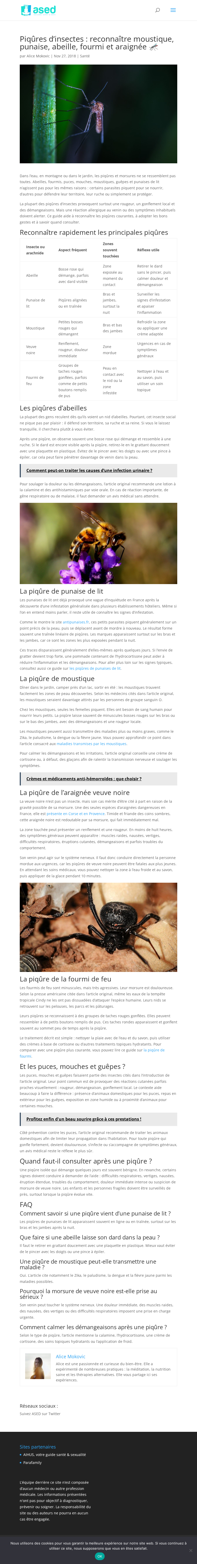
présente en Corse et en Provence (76, 813)
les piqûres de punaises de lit (95, 668)
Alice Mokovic (38, 55)
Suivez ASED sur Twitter (40, 1413)
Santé (85, 55)
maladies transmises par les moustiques (91, 743)
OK (99, 1556)
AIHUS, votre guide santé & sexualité (54, 1454)
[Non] (190, 1550)
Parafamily (32, 1462)
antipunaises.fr (76, 622)
